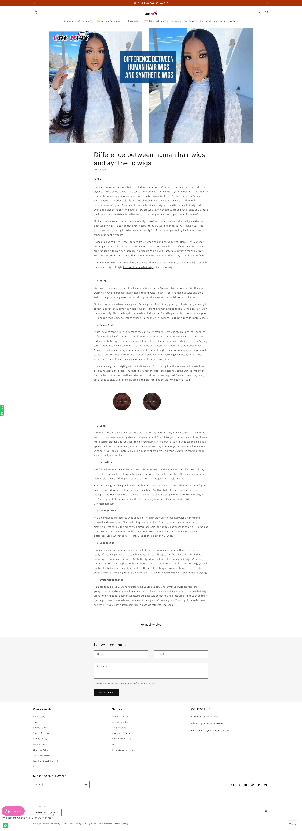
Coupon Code (119, 727)
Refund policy (75, 824)
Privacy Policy (40, 727)
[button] (36, 12)
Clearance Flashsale (122, 733)
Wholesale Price (120, 716)
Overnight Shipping (122, 722)
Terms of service (105, 824)
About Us (37, 722)
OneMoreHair (44, 824)
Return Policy (40, 744)
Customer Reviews (42, 755)
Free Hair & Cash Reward (45, 760)
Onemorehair (160, 604)
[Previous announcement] (34, 3)
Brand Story (39, 716)
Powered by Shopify (59, 824)
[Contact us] (5, 825)
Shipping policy (121, 824)
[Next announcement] (267, 3)
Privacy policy (90, 824)
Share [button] (100, 178)
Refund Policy (40, 738)
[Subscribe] (86, 784)
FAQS (114, 744)
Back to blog (153, 624)
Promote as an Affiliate (124, 749)
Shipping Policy (41, 749)
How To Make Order (122, 738)
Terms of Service (41, 733)
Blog (35, 766)
